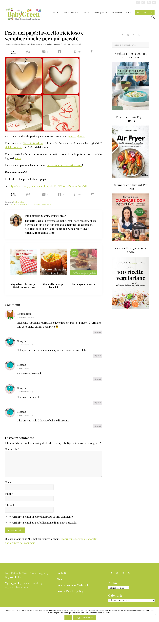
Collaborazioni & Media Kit (72, 585)
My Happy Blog (13, 583)
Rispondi (97, 332)
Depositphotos (13, 577)
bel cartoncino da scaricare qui (64, 165)
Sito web (10, 505)
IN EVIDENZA (46, 204)
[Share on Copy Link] (93, 52)
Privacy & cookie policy (70, 591)
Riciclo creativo (18, 202)
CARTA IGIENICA (20, 204)
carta (18, 158)
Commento (12, 449)
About (60, 579)
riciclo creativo (13, 147)
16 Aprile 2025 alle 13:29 (25, 392)
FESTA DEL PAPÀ (34, 204)
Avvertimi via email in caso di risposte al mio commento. (41, 516)
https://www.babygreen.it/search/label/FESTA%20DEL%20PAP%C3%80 (48, 186)
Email (9, 493)
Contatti (61, 573)
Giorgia (21, 341)
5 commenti (76, 44)
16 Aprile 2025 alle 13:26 (25, 345)
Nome (9, 482)
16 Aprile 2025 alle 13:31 (25, 415)
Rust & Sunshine (33, 143)
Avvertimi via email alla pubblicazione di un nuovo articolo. (43, 522)
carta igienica (77, 136)
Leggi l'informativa (84, 617)
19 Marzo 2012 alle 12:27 (25, 317)
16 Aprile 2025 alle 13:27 (25, 368)
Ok (68, 617)
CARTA (11, 204)
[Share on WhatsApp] (29, 52)
